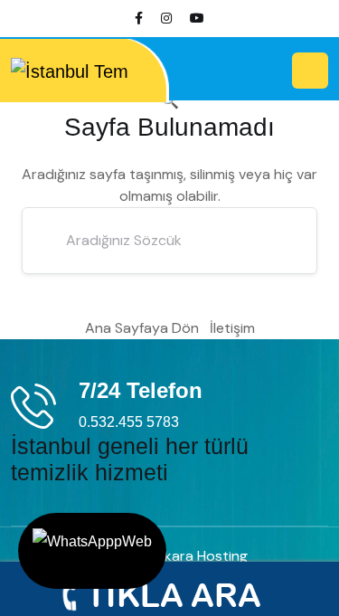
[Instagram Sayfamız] (166, 18)
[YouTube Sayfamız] (197, 18)
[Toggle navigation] (310, 70)
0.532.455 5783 (129, 422)
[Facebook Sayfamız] (139, 18)
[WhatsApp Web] (92, 551)
